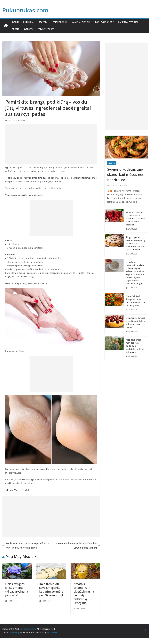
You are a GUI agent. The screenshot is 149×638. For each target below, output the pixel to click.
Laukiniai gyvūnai (128, 22)
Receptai (43, 22)
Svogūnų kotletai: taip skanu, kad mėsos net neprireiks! (125, 174)
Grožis (15, 29)
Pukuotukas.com (25, 10)
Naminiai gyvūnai (81, 22)
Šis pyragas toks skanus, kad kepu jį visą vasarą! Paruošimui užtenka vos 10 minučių (136, 243)
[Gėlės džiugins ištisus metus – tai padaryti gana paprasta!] (17, 565)
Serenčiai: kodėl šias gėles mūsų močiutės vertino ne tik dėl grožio (135, 301)
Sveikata (28, 29)
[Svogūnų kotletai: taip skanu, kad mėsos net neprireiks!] (126, 147)
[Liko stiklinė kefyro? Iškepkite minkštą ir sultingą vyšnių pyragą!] (114, 325)
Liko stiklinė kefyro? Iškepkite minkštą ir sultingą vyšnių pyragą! (135, 322)
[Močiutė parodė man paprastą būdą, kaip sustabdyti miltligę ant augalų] (114, 348)
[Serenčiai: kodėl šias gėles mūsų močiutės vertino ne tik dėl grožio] (114, 303)
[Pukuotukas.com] (5, 25)
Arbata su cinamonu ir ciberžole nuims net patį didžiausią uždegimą (84, 593)
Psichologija (60, 22)
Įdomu (15, 22)
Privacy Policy (46, 29)
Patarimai (28, 22)
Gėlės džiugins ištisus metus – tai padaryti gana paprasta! (16, 589)
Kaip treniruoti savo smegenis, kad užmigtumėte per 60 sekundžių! (51, 589)
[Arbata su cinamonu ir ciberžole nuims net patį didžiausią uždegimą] (85, 565)
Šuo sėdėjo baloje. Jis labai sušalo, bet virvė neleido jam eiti (76, 545)
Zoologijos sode (104, 22)
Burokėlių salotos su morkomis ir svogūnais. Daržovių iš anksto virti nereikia (135, 218)
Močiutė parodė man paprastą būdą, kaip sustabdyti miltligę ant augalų (135, 345)
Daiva (22, 120)
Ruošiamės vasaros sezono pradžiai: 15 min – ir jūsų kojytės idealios (27, 545)
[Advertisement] (51, 144)
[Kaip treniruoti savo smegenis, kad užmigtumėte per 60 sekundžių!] (51, 565)
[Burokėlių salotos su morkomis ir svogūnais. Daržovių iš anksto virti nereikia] (114, 220)
